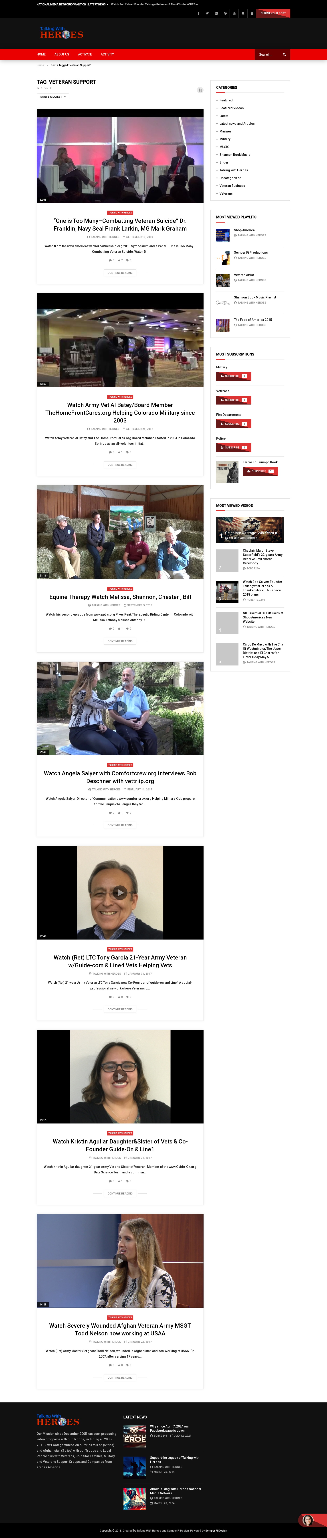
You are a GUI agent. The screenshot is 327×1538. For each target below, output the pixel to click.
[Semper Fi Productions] (223, 258)
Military (225, 139)
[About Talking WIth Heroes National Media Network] (134, 1499)
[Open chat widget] (312, 1520)
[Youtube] (234, 13)
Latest (224, 116)
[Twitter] (207, 13)
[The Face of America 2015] (223, 325)
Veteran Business (232, 186)
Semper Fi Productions (251, 252)
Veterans (226, 193)
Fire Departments (228, 415)
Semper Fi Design (216, 1530)
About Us (61, 54)
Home (41, 54)
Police (221, 438)
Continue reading (120, 272)
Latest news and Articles (237, 123)
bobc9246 (253, 568)
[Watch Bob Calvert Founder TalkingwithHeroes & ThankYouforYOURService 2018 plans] (227, 592)
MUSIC (224, 147)
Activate (85, 54)
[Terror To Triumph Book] (227, 472)
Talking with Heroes (120, 212)
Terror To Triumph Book (260, 462)
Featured (226, 100)
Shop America (244, 230)
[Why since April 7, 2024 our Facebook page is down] (134, 1436)
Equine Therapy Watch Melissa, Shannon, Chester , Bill (120, 597)
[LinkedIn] (216, 13)
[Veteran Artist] (223, 280)
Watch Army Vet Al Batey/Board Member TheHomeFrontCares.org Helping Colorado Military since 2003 (120, 413)
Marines (226, 131)
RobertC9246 (256, 599)
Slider (224, 162)
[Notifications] (242, 13)
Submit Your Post (273, 13)
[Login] (251, 13)
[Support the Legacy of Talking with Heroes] (134, 1468)
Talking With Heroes (105, 237)
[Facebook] (198, 13)
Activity (107, 54)
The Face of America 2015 (253, 320)
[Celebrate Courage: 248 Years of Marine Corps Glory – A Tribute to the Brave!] (250, 530)
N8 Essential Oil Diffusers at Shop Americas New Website (263, 617)
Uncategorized (230, 178)
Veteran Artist (244, 275)
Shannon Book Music (235, 154)
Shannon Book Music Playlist (255, 297)
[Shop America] (223, 235)
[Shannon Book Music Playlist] (223, 303)
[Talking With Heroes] (62, 33)
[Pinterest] (225, 13)
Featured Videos (232, 108)
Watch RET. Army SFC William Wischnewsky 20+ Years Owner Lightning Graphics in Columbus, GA (155, 4)
